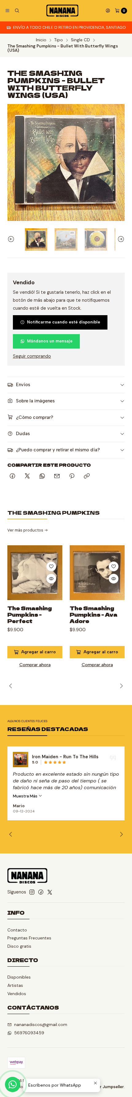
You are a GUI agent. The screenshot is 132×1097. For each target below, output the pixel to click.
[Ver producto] (52, 759)
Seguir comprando (32, 356)
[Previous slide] (12, 239)
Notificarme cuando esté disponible (63, 321)
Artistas (15, 985)
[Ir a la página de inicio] (62, 11)
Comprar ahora (35, 664)
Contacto (17, 930)
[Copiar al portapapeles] (87, 476)
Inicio (41, 40)
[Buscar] (16, 10)
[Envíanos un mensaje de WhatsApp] (12, 1084)
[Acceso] (107, 10)
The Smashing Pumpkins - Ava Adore (93, 615)
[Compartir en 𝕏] (27, 476)
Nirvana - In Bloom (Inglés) (92, 756)
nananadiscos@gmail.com (40, 1024)
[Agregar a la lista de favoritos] (51, 566)
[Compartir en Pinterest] (72, 476)
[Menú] (7, 10)
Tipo (58, 40)
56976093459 (29, 1032)
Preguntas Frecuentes (29, 938)
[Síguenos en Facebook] (41, 892)
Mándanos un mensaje (49, 340)
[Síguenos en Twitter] (50, 892)
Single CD (80, 40)
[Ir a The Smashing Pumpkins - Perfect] (34, 572)
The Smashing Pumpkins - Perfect (29, 615)
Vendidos (16, 993)
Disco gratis (19, 946)
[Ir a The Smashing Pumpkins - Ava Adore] (97, 572)
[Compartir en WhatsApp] (42, 476)
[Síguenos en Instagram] (32, 892)
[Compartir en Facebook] (12, 476)
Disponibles (19, 977)
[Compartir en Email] (57, 476)
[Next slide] (120, 239)
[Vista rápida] (51, 579)
